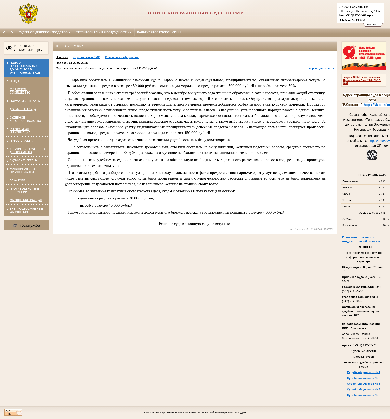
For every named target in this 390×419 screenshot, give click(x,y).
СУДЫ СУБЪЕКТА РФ (24, 160)
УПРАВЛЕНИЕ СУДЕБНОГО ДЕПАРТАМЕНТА (28, 150)
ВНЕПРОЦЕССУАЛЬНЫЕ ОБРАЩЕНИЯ (26, 210)
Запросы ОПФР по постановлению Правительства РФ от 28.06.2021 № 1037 (362, 80)
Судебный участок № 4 (363, 389)
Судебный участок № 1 (363, 372)
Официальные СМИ (86, 57)
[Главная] (4, 32)
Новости (62, 57)
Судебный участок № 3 (363, 383)
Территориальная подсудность (102, 32)
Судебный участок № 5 (363, 395)
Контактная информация (122, 57)
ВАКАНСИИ (17, 180)
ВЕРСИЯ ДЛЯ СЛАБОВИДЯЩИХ (28, 48)
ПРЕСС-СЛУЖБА (21, 140)
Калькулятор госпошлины (159, 32)
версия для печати (321, 68)
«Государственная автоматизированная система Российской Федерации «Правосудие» (200, 412)
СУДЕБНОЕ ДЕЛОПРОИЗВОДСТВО (25, 119)
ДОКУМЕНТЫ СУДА (23, 109)
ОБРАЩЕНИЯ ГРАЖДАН (26, 200)
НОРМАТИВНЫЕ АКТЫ (25, 100)
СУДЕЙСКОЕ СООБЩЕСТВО (20, 91)
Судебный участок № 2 (363, 378)
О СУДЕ (15, 81)
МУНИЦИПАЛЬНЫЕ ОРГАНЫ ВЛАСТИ (23, 170)
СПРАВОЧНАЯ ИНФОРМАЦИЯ (20, 130)
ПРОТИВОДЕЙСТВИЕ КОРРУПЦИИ (24, 190)
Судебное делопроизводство (43, 32)
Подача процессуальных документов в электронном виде (25, 67)
